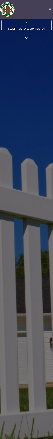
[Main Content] (26, 38)
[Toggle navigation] (50, 9)
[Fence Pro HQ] (7, 9)
